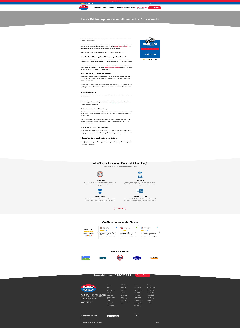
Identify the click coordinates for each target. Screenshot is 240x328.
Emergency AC (123, 287)
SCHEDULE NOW (150, 49)
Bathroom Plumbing (138, 303)
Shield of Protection (157, 3)
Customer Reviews (111, 290)
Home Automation (151, 298)
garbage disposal (116, 102)
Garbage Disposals (137, 297)
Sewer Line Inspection (138, 293)
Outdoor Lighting (150, 295)
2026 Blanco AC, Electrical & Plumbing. (89, 322)
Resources (109, 292)
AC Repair (123, 290)
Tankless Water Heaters (138, 290)
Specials (151, 3)
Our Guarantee (110, 293)
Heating (104, 7)
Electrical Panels (150, 292)
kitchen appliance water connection (112, 67)
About (132, 7)
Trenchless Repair (137, 306)
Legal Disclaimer (110, 305)
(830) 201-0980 (150, 55)
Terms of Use (110, 303)
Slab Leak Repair (137, 298)
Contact (143, 3)
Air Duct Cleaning (124, 295)
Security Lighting (150, 293)
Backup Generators (151, 290)
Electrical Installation (151, 287)
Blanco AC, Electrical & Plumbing (121, 46)
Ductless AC (123, 297)
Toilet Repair (136, 305)
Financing (147, 3)
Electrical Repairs (150, 289)
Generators (111, 7)
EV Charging (149, 303)
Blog (108, 289)
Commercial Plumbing (138, 300)
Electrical (126, 7)
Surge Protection (150, 300)
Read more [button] (102, 237)
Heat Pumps (123, 303)
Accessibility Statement (112, 306)
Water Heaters (137, 289)
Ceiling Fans (149, 302)
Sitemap (157, 322)
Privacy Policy (110, 302)
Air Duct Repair (123, 293)
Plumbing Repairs (137, 287)
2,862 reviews (91, 233)
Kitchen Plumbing (137, 302)
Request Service (154, 7)
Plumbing (119, 7)
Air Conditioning (95, 7)
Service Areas (110, 295)
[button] (86, 3)
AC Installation (123, 289)
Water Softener (137, 295)
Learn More (120, 208)
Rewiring (149, 297)
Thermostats (123, 300)
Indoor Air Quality (124, 298)
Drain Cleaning (137, 292)
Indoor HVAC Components (126, 302)
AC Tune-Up (123, 292)
